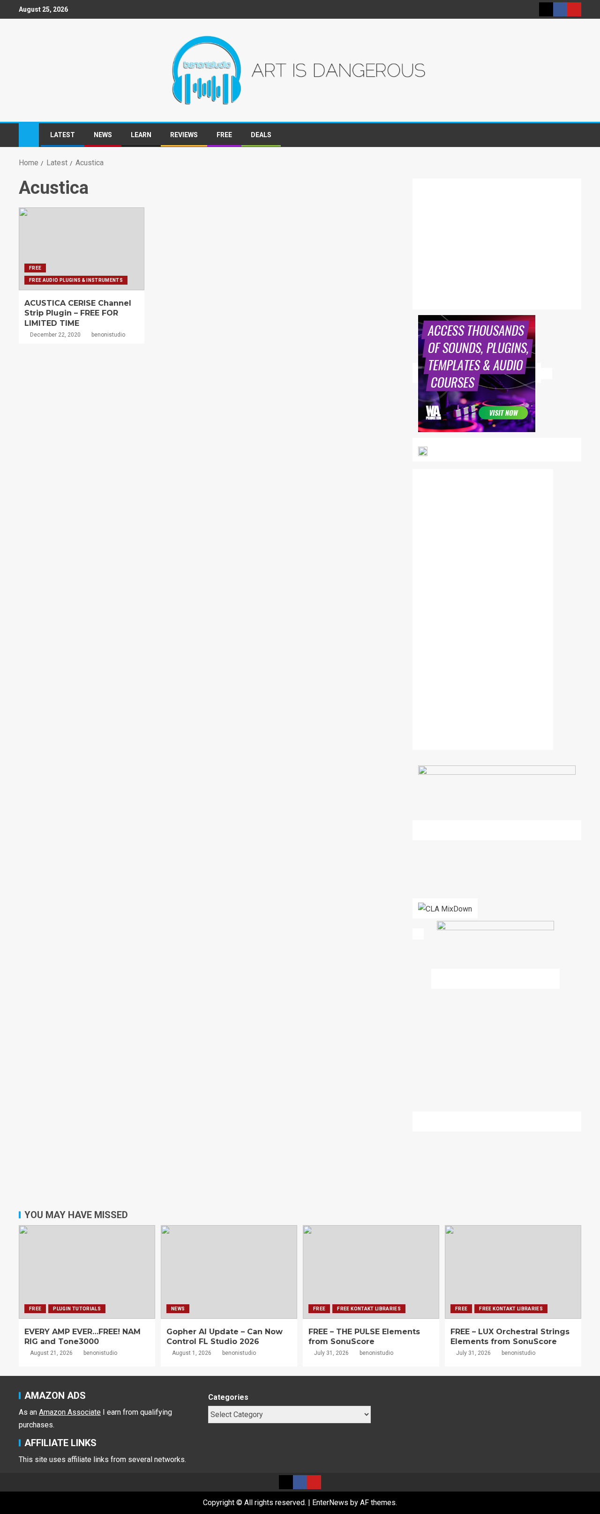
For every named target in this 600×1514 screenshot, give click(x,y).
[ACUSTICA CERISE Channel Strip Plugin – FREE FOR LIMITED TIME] (81, 248)
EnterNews (330, 1502)
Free (224, 135)
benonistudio (108, 334)
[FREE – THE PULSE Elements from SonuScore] (371, 1272)
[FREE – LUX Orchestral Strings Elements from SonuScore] (513, 1272)
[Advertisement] (502, 249)
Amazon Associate (70, 1412)
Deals (261, 135)
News (103, 135)
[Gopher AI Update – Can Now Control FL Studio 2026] (229, 1272)
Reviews (184, 135)
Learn (141, 135)
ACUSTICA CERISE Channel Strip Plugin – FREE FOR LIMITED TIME (77, 313)
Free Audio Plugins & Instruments (76, 280)
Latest (62, 135)
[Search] (573, 135)
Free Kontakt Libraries (369, 1308)
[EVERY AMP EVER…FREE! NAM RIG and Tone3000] (87, 1272)
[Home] (28, 134)
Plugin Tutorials (77, 1308)
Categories (228, 1397)
